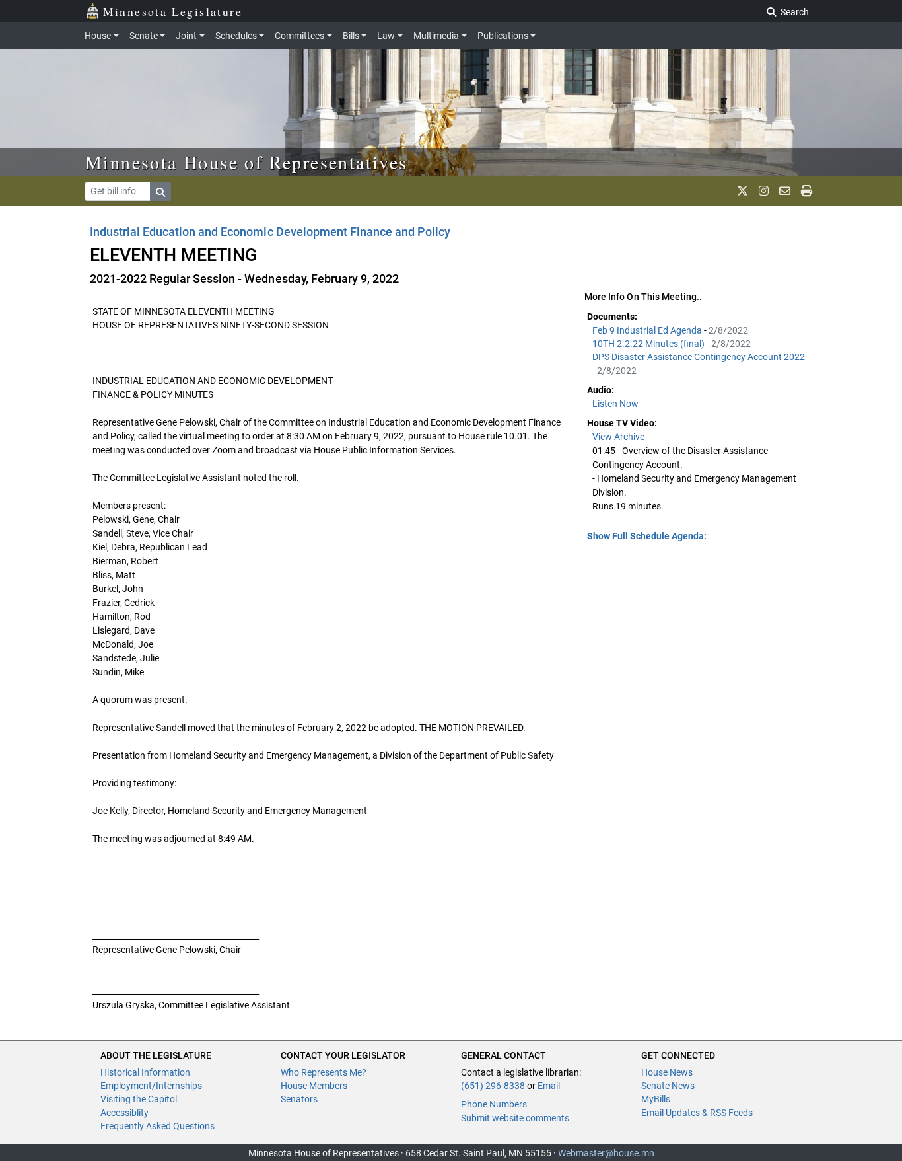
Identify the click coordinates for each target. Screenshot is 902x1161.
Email (549, 1085)
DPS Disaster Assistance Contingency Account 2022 (698, 357)
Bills (351, 35)
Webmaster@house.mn (606, 1153)
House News (667, 1072)
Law (386, 35)
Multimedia (436, 35)
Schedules (236, 35)
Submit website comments (515, 1118)
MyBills (655, 1099)
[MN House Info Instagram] (763, 191)
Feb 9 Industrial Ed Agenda (648, 330)
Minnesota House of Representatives (246, 161)
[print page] (806, 191)
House (98, 35)
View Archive (618, 436)
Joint (186, 35)
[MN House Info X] (742, 191)
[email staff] (785, 191)
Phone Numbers (494, 1104)
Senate (143, 35)
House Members (314, 1085)
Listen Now (615, 403)
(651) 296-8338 (493, 1085)
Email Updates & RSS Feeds (697, 1112)
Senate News (668, 1085)
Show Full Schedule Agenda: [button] (647, 536)
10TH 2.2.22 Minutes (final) (649, 343)
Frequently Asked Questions (157, 1126)
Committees (299, 35)
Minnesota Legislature (172, 11)
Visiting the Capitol (138, 1099)
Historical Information (145, 1072)
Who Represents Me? (323, 1072)
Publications (502, 35)
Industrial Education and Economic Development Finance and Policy (270, 232)
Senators (299, 1099)
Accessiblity (124, 1112)
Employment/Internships (151, 1085)
